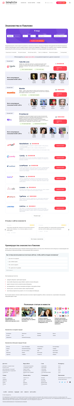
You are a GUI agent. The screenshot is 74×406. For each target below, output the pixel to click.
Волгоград (39, 352)
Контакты (10, 391)
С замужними (43, 370)
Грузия (4, 382)
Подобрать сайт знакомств (37, 40)
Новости (26, 391)
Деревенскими (44, 382)
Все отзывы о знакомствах (37, 239)
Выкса (54, 333)
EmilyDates (25, 384)
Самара (54, 348)
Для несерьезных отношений (8, 369)
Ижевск (54, 354)
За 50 (59, 370)
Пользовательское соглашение (21, 401)
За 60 (59, 372)
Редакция (17, 391)
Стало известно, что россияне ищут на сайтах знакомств (28, 319)
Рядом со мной (26, 369)
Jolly (24, 380)
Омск (7, 350)
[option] (21, 229)
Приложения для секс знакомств (64, 377)
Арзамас (39, 335)
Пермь (23, 352)
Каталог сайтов (31, 2)
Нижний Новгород (26, 337)
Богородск (8, 333)
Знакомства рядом (53, 52)
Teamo (24, 379)
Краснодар (55, 352)
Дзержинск (8, 337)
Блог (22, 391)
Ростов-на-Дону (25, 350)
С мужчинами (43, 367)
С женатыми (43, 369)
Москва (8, 346)
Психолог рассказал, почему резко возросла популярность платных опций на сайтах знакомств (61, 321)
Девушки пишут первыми (28, 372)
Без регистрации (22, 52)
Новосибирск (40, 346)
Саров (54, 335)
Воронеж (8, 352)
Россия (4, 377)
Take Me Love (26, 377)
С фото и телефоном (42, 52)
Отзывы (38, 2)
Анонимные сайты (26, 370)
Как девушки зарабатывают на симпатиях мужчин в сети (12, 319)
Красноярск (55, 350)
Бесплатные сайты (32, 52)
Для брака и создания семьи (8, 366)
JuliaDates (25, 382)
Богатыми (43, 379)
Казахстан (5, 380)
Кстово (8, 335)
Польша (4, 384)
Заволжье (24, 333)
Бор (23, 335)
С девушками (43, 366)
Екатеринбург (56, 346)
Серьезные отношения (11, 52)
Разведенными (44, 384)
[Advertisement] (37, 13)
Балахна (39, 333)
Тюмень (24, 354)
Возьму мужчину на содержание (9, 370)
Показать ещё (37, 215)
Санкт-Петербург (26, 346)
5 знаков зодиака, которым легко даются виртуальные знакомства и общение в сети (45, 320)
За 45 (59, 369)
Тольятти (39, 354)
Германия (5, 379)
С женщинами (63, 52)
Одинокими (43, 380)
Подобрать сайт (61, 2)
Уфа (38, 350)
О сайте (5, 391)
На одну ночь (5, 372)
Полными (43, 377)
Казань (8, 348)
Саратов (8, 354)
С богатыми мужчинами (46, 372)
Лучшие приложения (62, 379)
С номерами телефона (27, 367)
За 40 (59, 367)
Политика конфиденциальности (8, 401)
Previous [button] (5, 230)
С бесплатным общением (28, 366)
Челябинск (39, 348)
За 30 (59, 366)
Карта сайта (33, 391)
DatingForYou (11, 2)
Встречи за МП (6, 367)
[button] (67, 78)
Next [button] (69, 230)
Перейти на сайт (59, 68)
